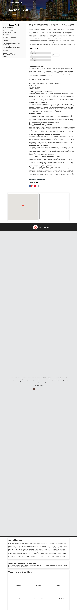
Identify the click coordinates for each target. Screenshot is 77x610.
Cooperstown (60, 565)
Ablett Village (11, 565)
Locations (58, 2)
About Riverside (6, 51)
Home (53, 2)
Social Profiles (6, 49)
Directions (5, 56)
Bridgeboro (26, 565)
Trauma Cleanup (6, 40)
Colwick (55, 565)
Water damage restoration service (20, 13)
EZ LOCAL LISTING (15, 2)
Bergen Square (17, 565)
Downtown (15, 566)
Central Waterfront (37, 565)
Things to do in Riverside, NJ (9, 54)
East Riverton (24, 566)
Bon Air (22, 565)
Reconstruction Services (8, 39)
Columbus (52, 565)
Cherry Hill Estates (45, 565)
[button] (23, 206)
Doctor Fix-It (5, 50)
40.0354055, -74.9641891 (10, 32)
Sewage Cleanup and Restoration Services (12, 46)
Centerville (31, 565)
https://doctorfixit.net (9, 30)
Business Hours (6, 34)
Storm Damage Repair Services (9, 41)
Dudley (19, 566)
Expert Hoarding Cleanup (8, 44)
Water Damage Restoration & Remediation (11, 43)
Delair (12, 566)
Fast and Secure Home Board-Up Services (11, 47)
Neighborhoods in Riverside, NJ (9, 53)
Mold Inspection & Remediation (9, 37)
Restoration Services (7, 36)
